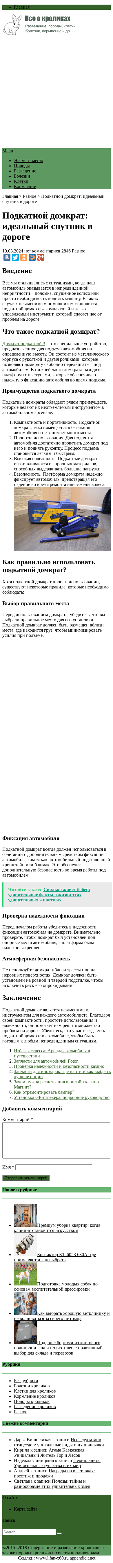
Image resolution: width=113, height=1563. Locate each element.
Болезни (22, 176)
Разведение (25, 170)
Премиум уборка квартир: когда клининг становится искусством (57, 1228)
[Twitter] (15, 257)
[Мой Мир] (32, 257)
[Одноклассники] (23, 257)
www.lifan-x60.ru (52, 1558)
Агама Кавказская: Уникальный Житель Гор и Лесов (49, 1453)
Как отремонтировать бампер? (44, 1092)
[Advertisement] (56, 92)
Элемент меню (28, 160)
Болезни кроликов (32, 1385)
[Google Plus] (40, 257)
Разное (29, 196)
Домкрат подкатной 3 (23, 343)
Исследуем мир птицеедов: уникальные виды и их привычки (59, 1442)
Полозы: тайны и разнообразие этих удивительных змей (52, 1484)
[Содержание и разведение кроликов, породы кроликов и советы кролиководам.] (39, 33)
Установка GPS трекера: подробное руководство (62, 1097)
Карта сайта (25, 1509)
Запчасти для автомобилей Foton (46, 1061)
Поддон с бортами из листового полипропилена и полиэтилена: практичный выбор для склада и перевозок (58, 1347)
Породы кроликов (32, 1401)
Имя (8, 1167)
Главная (22, 7)
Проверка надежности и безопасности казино (59, 1066)
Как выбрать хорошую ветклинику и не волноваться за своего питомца (62, 1316)
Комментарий (17, 1119)
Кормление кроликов (35, 1396)
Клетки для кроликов (35, 1391)
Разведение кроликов (35, 1406)
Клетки (21, 181)
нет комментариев (42, 250)
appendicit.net (82, 1558)
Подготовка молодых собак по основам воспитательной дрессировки (56, 1286)
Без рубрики (26, 1380)
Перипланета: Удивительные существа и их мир (57, 1463)
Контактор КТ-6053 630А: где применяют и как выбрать (55, 1257)
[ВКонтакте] (6, 257)
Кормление (25, 186)
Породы (22, 165)
